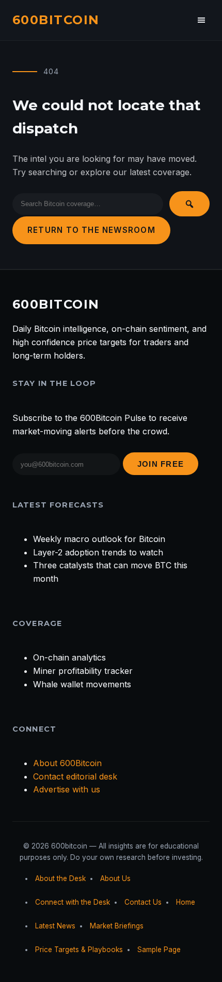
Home (185, 902)
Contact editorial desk (75, 776)
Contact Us (143, 902)
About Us (115, 878)
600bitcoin (55, 19)
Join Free (160, 464)
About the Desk (60, 878)
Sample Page (159, 949)
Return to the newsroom (91, 230)
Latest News (55, 926)
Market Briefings (117, 926)
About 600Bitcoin (67, 763)
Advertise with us (66, 789)
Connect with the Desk (72, 902)
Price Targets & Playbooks (79, 949)
